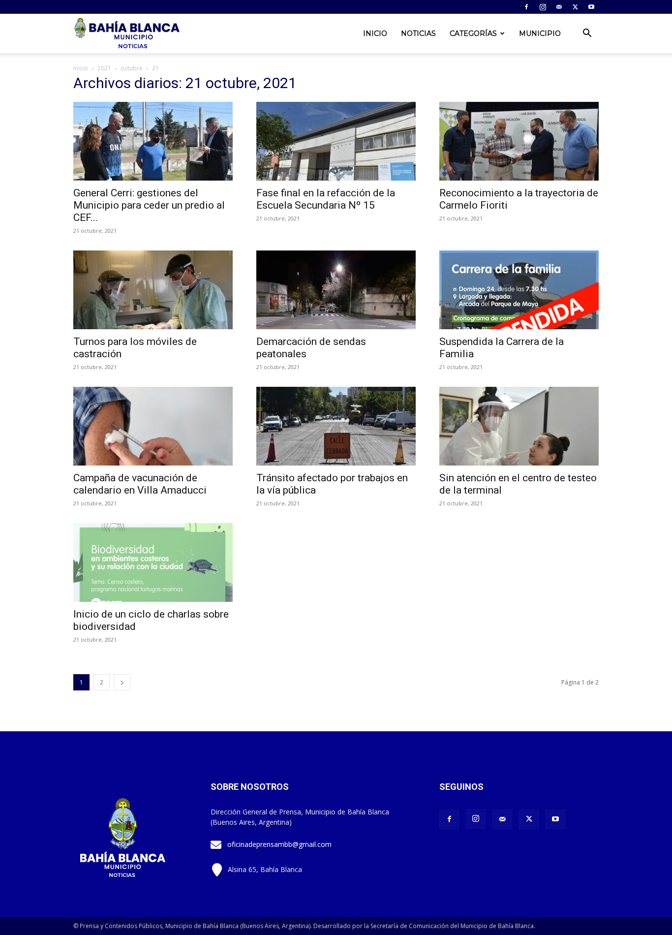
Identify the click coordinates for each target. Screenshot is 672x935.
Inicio (375, 33)
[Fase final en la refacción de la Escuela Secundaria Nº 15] (336, 141)
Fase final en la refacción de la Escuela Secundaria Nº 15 (325, 199)
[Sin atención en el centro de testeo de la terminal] (519, 426)
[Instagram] (542, 7)
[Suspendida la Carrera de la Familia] (519, 289)
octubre (132, 68)
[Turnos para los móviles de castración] (153, 289)
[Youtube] (591, 7)
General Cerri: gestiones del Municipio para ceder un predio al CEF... (149, 205)
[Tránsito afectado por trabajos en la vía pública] (336, 426)
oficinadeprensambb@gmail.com (279, 844)
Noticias (418, 33)
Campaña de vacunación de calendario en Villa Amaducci (140, 484)
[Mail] (558, 7)
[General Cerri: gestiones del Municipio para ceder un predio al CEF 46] (153, 141)
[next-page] (122, 682)
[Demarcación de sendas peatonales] (336, 289)
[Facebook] (526, 7)
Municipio (540, 33)
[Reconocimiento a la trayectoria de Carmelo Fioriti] (519, 141)
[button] (587, 34)
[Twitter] (575, 7)
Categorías (473, 33)
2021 (104, 68)
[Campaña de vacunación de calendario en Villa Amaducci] (153, 426)
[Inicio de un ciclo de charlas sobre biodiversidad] (153, 562)
